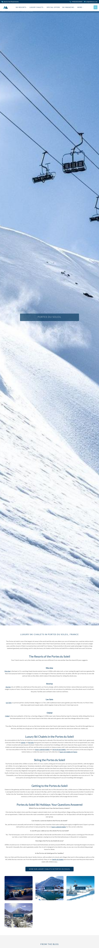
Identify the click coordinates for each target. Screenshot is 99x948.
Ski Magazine (68, 7)
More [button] (80, 7)
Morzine (7, 671)
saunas (23, 742)
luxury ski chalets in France (68, 752)
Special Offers (53, 7)
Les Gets (9, 703)
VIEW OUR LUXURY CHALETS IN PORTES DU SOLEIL (49, 869)
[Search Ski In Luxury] (95, 7)
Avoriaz (8, 687)
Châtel (7, 716)
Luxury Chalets (36, 7)
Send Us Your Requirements (11, 1)
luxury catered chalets (42, 749)
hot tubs (31, 742)
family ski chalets (58, 859)
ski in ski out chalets (59, 749)
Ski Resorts (21, 7)
